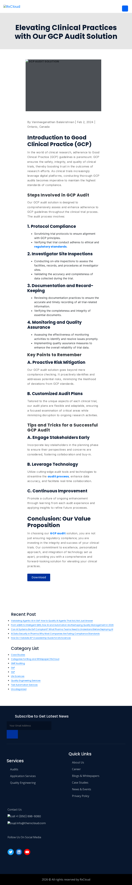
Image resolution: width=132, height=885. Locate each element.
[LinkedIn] (19, 852)
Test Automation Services (24, 684)
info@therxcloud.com (31, 823)
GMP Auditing (18, 663)
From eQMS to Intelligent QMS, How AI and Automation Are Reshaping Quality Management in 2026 (62, 625)
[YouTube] (27, 852)
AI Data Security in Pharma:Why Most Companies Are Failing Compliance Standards (55, 633)
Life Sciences (17, 676)
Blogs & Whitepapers (85, 776)
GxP (13, 667)
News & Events (81, 789)
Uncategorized (18, 689)
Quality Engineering (23, 783)
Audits (14, 769)
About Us (78, 762)
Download (39, 577)
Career (76, 769)
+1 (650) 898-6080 (28, 816)
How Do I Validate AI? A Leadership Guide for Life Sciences (41, 637)
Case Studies (18, 654)
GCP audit (58, 533)
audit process (58, 476)
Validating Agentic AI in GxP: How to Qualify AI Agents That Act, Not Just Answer (52, 620)
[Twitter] (11, 852)
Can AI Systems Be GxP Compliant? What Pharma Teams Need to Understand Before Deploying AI (62, 629)
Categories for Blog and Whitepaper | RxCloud (35, 659)
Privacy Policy (80, 796)
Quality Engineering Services (26, 680)
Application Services (23, 776)
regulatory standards (50, 247)
